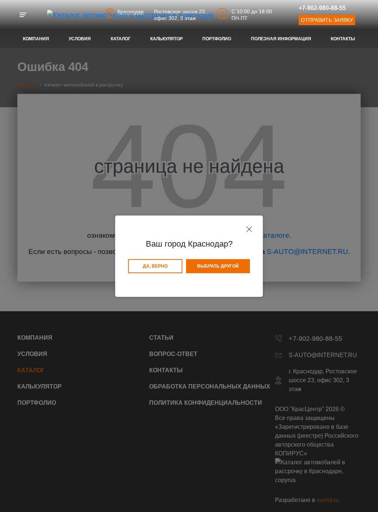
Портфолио (216, 38)
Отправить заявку (327, 20)
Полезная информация (281, 38)
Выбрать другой (218, 266)
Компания (36, 38)
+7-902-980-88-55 (322, 8)
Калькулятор (166, 38)
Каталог (121, 38)
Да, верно (155, 266)
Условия (80, 38)
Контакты (343, 38)
